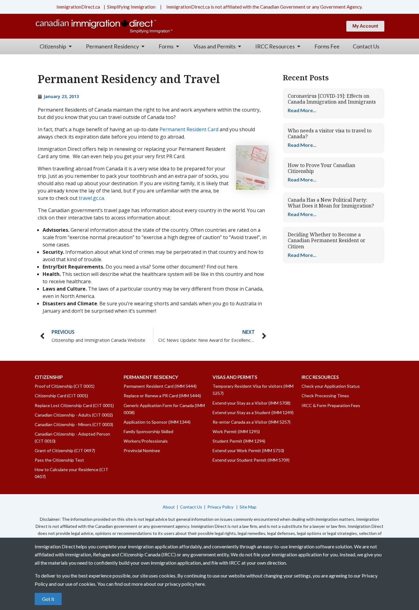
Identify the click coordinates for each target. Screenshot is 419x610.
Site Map (248, 506)
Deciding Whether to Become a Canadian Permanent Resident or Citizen (326, 240)
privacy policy (179, 584)
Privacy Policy (220, 506)
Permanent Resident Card (189, 129)
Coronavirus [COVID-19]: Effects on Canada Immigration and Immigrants (332, 99)
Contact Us (191, 506)
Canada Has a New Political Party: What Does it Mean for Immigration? (331, 202)
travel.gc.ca (91, 198)
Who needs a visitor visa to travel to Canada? (329, 133)
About (169, 506)
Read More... (302, 110)
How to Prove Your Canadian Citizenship (321, 168)
